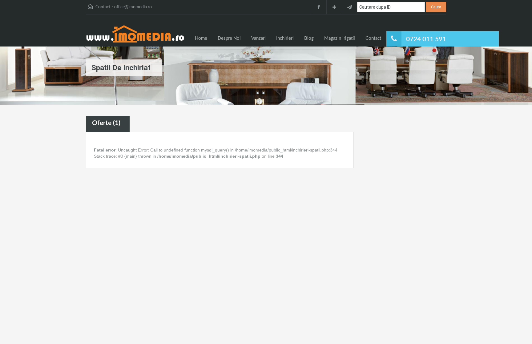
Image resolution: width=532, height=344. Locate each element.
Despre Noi (229, 38)
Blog (309, 38)
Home (201, 38)
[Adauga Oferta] (334, 7)
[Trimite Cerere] (349, 7)
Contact (373, 38)
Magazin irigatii (339, 38)
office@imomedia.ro (133, 7)
